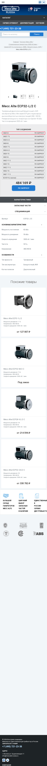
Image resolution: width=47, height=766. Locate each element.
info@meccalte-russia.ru (10, 756)
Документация (27, 23)
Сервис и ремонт (10, 23)
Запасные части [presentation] (22, 206)
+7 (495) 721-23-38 (12, 746)
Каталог (7, 18)
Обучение (40, 23)
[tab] (23, 200)
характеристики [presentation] (22, 200)
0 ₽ (36, 9)
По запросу (23, 188)
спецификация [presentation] (22, 211)
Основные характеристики (14, 225)
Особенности (8, 255)
